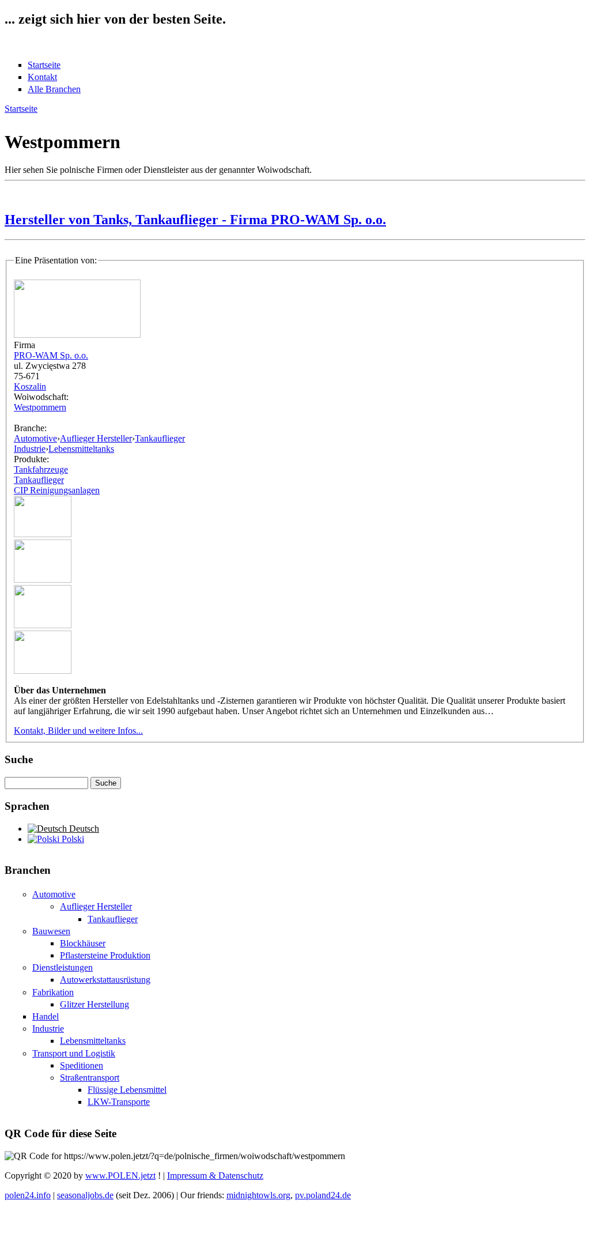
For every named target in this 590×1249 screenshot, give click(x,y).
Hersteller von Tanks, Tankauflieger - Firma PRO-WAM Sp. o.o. (195, 219)
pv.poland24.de (323, 1195)
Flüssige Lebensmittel (127, 1090)
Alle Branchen (54, 89)
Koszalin (30, 386)
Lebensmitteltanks (81, 449)
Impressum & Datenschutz (215, 1175)
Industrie (30, 449)
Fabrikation (53, 992)
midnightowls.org (258, 1195)
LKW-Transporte (119, 1102)
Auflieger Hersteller (96, 438)
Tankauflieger (160, 438)
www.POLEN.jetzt (120, 1175)
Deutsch (83, 828)
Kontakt (42, 77)
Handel (45, 1016)
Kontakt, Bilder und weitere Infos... (78, 730)
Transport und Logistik (73, 1053)
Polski (71, 839)
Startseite (44, 65)
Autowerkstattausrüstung (105, 979)
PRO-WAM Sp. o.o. (51, 355)
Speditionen (81, 1065)
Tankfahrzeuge (41, 469)
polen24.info (28, 1195)
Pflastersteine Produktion (105, 955)
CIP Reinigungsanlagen (57, 490)
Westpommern (40, 407)
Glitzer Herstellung (94, 1004)
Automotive (35, 438)
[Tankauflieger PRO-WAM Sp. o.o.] (42, 534)
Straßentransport (89, 1077)
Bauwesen (51, 931)
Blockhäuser (82, 943)
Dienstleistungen (62, 967)
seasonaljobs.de (85, 1195)
